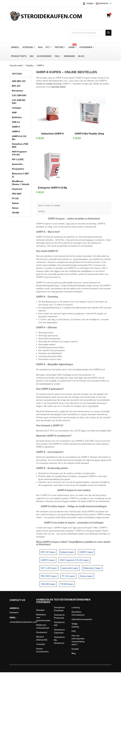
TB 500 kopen (66, 584)
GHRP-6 (16, 131)
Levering (76, 607)
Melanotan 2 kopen (92, 568)
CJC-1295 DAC (19, 95)
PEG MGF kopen (49, 576)
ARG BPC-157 (19, 81)
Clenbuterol (41, 632)
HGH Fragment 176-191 (19, 153)
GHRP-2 (16, 127)
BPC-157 (16, 86)
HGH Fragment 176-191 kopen (74, 560)
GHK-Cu (16, 122)
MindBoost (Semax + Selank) (20, 182)
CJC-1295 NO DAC (18, 101)
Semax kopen (86, 576)
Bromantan (17, 90)
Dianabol (40, 610)
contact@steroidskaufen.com (21, 622)
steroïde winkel (58, 87)
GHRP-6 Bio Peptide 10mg (89, 133)
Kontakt (75, 649)
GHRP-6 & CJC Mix (19, 137)
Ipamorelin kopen (70, 568)
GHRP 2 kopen (86, 552)
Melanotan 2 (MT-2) (20, 175)
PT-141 (15, 198)
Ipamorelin (17, 164)
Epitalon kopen (67, 552)
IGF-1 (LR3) (17, 159)
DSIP (14, 112)
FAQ (74, 631)
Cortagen (16, 108)
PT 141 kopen (68, 576)
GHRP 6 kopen (48, 560)
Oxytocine (17, 189)
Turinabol (40, 644)
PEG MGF (17, 194)
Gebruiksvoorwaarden (82, 619)
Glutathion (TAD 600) (20, 145)
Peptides (17, 74)
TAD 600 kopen (48, 584)
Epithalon (17, 117)
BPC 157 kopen (48, 552)
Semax (15, 208)
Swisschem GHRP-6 (52, 133)
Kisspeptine (18, 169)
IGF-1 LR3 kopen (49, 568)
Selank (15, 203)
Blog (74, 653)
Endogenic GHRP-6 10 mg (52, 187)
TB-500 (15, 212)
